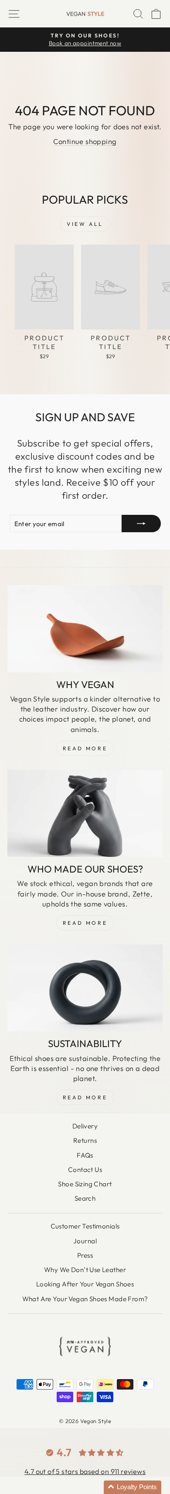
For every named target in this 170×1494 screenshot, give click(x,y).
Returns (85, 1140)
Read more (85, 1097)
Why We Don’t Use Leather (85, 1270)
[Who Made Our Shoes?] (85, 813)
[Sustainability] (85, 987)
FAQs (85, 1155)
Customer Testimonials (85, 1226)
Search (85, 1198)
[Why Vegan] (85, 628)
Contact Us (85, 1169)
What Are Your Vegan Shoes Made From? (85, 1299)
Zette (141, 893)
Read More (85, 748)
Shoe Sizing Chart (85, 1184)
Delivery (85, 1126)
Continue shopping (84, 141)
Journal (85, 1241)
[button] (132, 1487)
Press (85, 1255)
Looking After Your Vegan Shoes (85, 1284)
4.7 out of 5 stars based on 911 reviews (85, 1471)
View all (85, 224)
